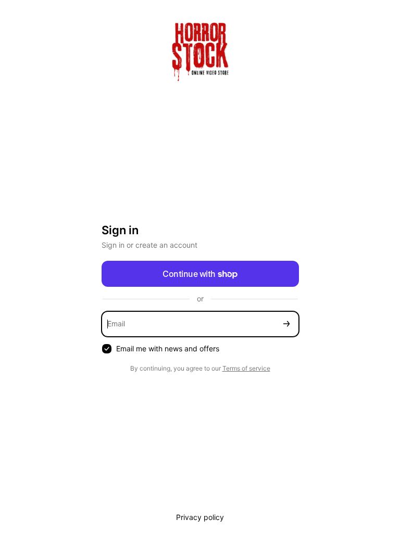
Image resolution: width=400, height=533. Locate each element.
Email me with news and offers (167, 348)
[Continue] (286, 324)
